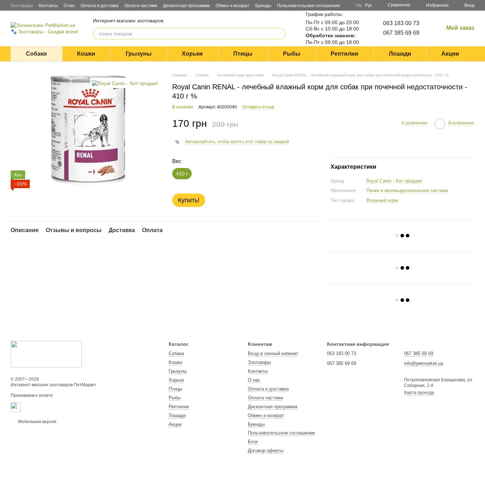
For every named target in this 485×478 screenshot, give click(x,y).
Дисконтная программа (186, 5)
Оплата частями (140, 5)
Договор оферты (265, 450)
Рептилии (344, 54)
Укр (358, 5)
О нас (69, 5)
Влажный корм (382, 200)
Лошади (400, 54)
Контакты (48, 5)
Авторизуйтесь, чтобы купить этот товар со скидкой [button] (237, 141)
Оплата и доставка (100, 5)
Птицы (242, 54)
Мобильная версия (36, 421)
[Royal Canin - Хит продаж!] (125, 83)
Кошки (86, 54)
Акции (450, 54)
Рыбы (291, 54)
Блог (253, 441)
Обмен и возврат (233, 5)
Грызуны (139, 54)
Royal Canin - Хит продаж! (394, 181)
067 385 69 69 (401, 33)
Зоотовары (22, 5)
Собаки (36, 54)
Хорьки (192, 54)
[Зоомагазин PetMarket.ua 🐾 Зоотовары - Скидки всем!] (46, 354)
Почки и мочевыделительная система (407, 190)
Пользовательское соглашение (308, 5)
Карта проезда (419, 392)
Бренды (263, 5)
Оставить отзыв (258, 107)
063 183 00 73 (401, 23)
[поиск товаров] (280, 33)
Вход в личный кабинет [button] (273, 353)
